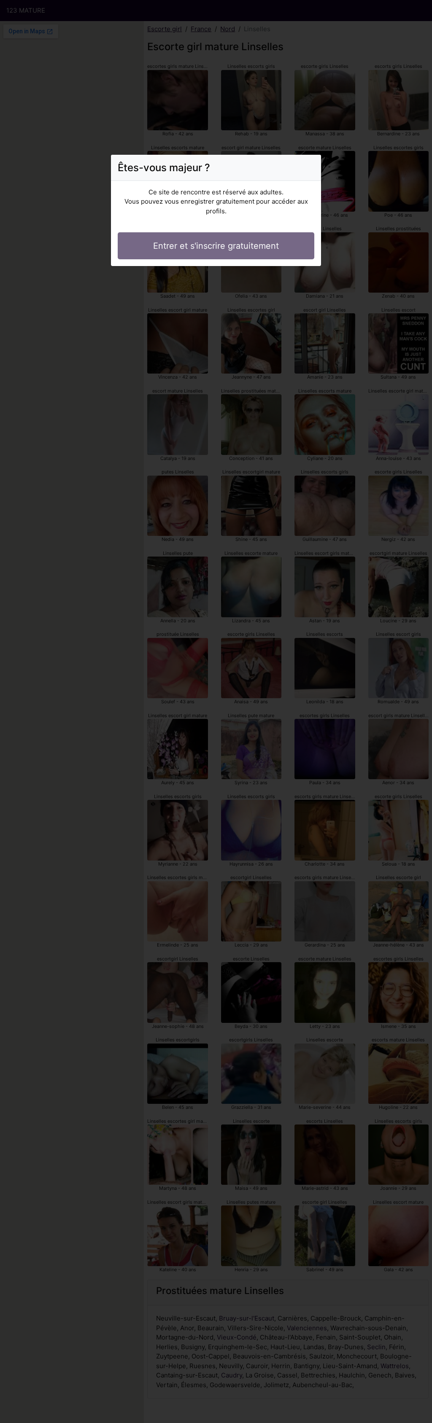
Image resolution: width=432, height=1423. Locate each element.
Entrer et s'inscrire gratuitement (216, 246)
